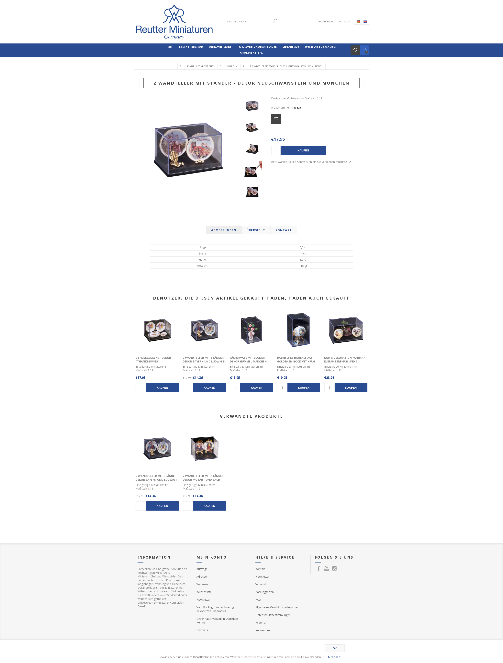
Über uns (202, 630)
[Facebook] (319, 568)
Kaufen (303, 150)
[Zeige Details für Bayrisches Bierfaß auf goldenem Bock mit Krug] (298, 330)
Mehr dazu (334, 657)
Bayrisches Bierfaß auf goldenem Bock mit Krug (296, 359)
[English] (365, 21)
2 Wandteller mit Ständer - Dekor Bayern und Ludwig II (204, 359)
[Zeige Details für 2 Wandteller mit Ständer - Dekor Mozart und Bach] (204, 448)
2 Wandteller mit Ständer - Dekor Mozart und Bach (204, 477)
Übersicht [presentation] (256, 230)
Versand (260, 584)
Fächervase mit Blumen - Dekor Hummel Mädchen (248, 359)
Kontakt (260, 569)
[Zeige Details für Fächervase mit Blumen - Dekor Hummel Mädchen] (251, 330)
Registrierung (326, 21)
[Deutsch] (358, 21)
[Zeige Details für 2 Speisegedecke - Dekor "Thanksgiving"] (157, 330)
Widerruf (260, 622)
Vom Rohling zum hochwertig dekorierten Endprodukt (215, 609)
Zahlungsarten (264, 592)
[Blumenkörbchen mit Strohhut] (364, 83)
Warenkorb (203, 584)
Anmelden (344, 21)
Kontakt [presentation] (283, 230)
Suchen (275, 21)
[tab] (224, 230)
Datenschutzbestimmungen (273, 615)
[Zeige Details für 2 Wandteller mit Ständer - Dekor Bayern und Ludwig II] (204, 330)
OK (335, 648)
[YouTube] (326, 568)
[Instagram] (334, 568)
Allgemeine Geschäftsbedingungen (277, 607)
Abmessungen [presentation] (223, 230)
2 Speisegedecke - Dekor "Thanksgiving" (153, 359)
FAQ (258, 599)
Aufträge (201, 569)
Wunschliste (204, 592)
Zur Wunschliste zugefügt (276, 119)
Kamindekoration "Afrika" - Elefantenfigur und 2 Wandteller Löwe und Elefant (345, 363)
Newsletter (203, 599)
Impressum (262, 630)
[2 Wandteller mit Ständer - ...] (139, 83)
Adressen (202, 576)
